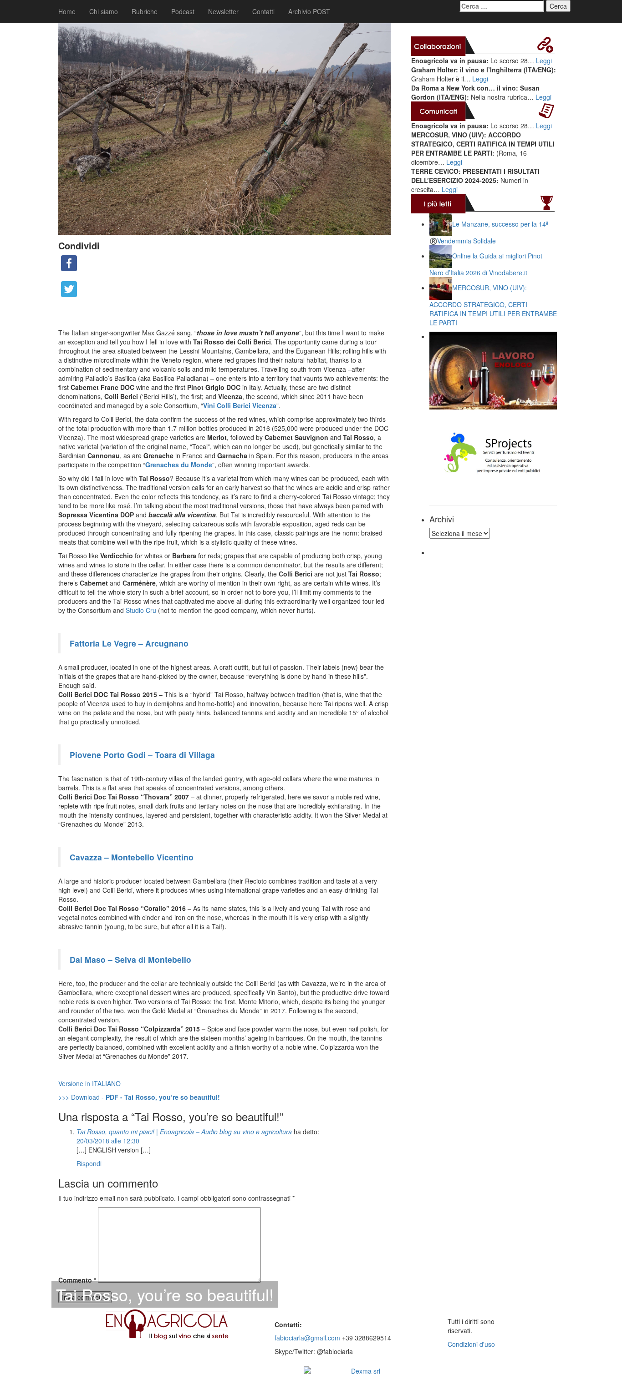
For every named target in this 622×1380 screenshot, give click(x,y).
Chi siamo (103, 11)
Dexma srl (365, 1370)
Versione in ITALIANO (89, 1083)
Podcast (182, 11)
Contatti (263, 11)
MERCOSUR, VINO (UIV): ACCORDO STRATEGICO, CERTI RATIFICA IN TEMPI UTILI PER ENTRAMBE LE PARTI (493, 305)
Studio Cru (141, 610)
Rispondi (89, 1163)
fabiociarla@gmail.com (307, 1337)
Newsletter (223, 11)
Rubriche (145, 11)
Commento (77, 1279)
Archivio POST (309, 11)
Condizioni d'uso (471, 1344)
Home (67, 11)
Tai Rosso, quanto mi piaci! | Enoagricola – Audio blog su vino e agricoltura (184, 1131)
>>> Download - (139, 1097)
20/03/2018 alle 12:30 (107, 1140)
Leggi (544, 60)
